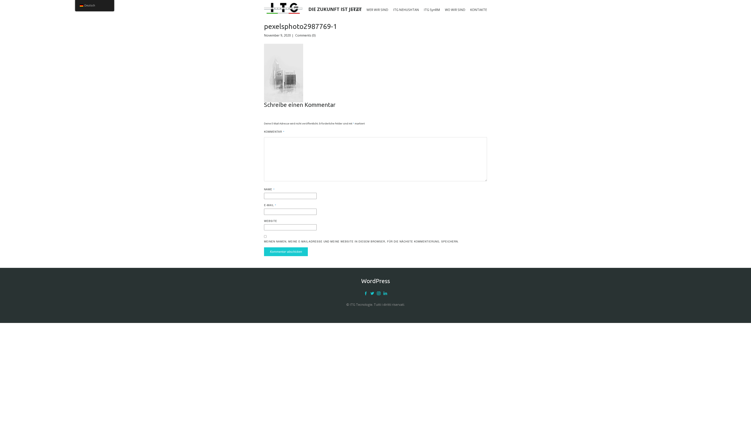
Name (269, 189)
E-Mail (270, 205)
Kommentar (274, 131)
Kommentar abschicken (286, 251)
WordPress (375, 281)
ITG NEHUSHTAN (406, 10)
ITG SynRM (432, 10)
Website (270, 221)
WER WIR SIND (377, 10)
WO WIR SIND (455, 10)
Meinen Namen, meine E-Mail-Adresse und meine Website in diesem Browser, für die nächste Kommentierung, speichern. (361, 241)
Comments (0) (305, 35)
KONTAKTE (478, 10)
